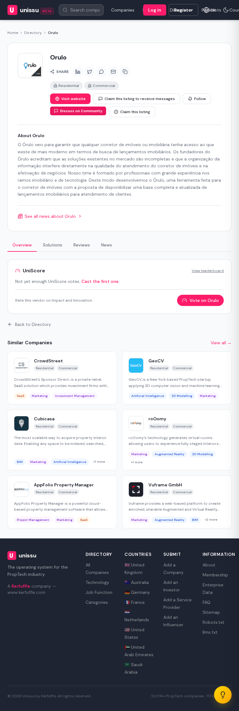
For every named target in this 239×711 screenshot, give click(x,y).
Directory (33, 32)
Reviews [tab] (81, 245)
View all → (221, 343)
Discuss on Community (81, 110)
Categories (97, 602)
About (209, 565)
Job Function (99, 592)
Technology (97, 582)
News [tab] (106, 245)
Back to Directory (33, 324)
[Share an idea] (223, 695)
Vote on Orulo (204, 300)
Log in (154, 10)
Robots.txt (213, 622)
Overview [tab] (22, 245)
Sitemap (211, 612)
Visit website (73, 98)
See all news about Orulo (50, 216)
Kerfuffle (21, 586)
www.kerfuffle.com (26, 592)
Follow (200, 98)
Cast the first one (100, 281)
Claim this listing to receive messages (140, 98)
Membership (215, 575)
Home (12, 32)
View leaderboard (208, 270)
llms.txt (210, 632)
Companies (122, 10)
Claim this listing (135, 111)
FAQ (206, 602)
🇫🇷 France (134, 602)
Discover (179, 10)
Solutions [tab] (52, 245)
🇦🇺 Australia (136, 582)
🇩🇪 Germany (137, 592)
